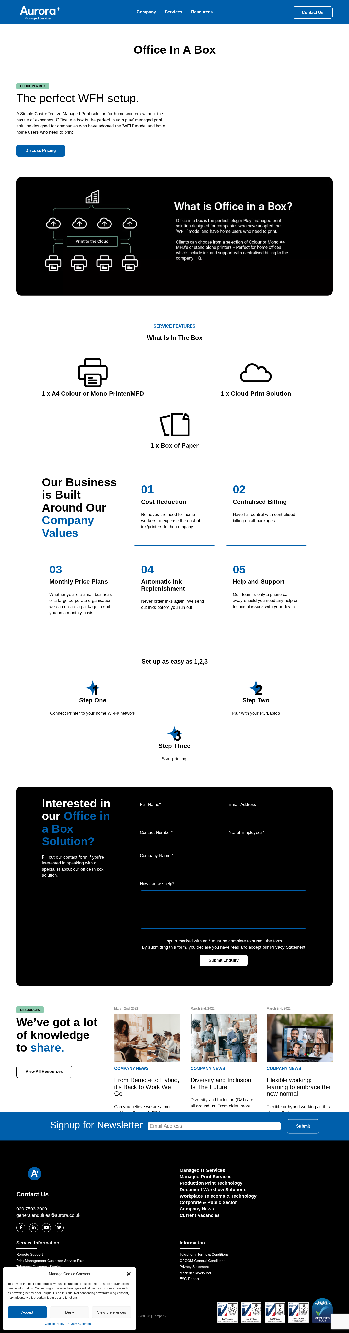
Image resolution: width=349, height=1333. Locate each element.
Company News (197, 1208)
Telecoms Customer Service (39, 1267)
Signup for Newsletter (96, 1125)
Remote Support (29, 1254)
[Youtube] (46, 1227)
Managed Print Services (205, 1176)
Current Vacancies (200, 1215)
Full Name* (150, 804)
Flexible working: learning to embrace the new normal (298, 1087)
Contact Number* (156, 832)
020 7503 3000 (31, 1208)
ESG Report (189, 1279)
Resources (202, 11)
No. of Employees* (246, 832)
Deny (69, 1312)
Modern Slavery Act (195, 1273)
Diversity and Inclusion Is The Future (221, 1083)
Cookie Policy (54, 1324)
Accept (27, 1312)
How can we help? (157, 883)
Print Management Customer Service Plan (50, 1261)
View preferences (111, 1312)
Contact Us (312, 12)
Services (173, 11)
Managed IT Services (202, 1170)
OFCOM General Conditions (202, 1261)
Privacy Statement (79, 1324)
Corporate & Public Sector (208, 1202)
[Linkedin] (33, 1227)
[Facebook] (20, 1227)
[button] (128, 1273)
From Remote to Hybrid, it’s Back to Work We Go (146, 1087)
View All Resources (44, 1071)
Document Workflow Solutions (213, 1189)
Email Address (242, 804)
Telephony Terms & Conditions (204, 1254)
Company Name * (156, 855)
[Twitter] (59, 1227)
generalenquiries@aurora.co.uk (48, 1215)
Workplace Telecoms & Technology (218, 1196)
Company (146, 11)
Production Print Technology (211, 1183)
